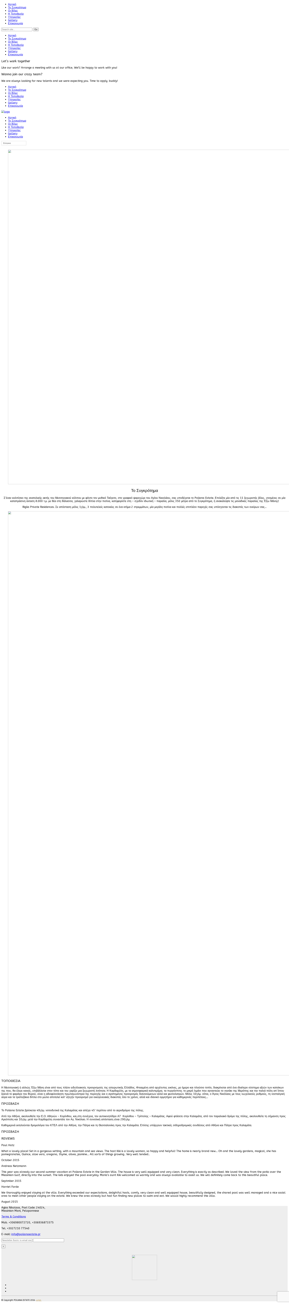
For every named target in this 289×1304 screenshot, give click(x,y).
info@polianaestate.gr (25, 1234)
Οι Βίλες (13, 10)
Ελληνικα (7, 143)
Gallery (12, 20)
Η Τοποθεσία (16, 13)
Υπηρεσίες (14, 17)
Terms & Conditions (13, 1216)
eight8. (38, 1300)
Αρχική (12, 4)
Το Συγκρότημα (17, 7)
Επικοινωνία (15, 23)
